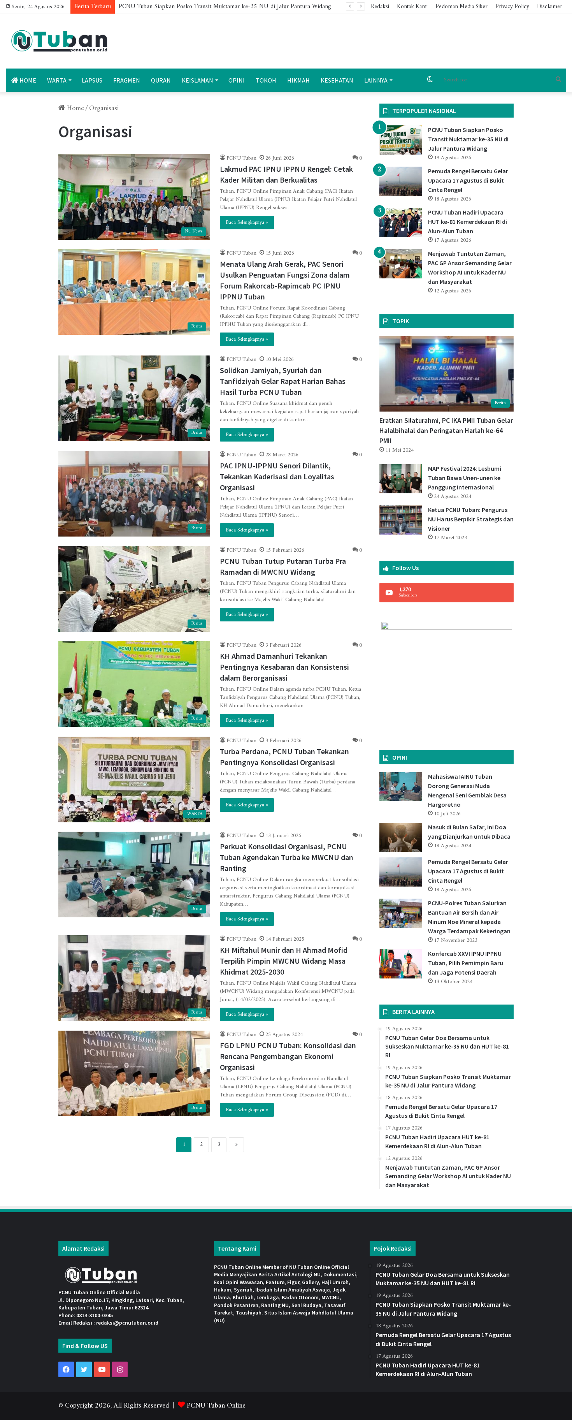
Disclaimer (549, 7)
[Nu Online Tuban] (59, 41)
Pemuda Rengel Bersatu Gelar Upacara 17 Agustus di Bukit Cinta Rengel (468, 180)
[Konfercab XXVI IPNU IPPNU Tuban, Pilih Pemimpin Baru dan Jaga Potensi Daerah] (400, 963)
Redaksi (380, 7)
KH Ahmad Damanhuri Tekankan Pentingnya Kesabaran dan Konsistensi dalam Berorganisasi (284, 667)
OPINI (236, 80)
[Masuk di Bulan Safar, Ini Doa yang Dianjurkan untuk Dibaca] (400, 837)
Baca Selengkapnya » (247, 222)
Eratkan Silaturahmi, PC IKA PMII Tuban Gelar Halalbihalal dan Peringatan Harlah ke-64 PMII (446, 430)
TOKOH (266, 80)
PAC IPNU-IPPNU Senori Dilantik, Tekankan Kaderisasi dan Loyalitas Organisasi (277, 476)
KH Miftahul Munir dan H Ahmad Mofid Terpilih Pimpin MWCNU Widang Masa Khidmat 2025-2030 (283, 961)
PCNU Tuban (241, 158)
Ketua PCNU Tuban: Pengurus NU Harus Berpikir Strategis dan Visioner (471, 519)
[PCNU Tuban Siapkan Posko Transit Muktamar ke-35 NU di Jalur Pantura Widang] (400, 140)
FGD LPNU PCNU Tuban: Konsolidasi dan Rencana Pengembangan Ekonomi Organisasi (288, 1056)
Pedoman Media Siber (461, 7)
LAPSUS (92, 80)
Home (74, 108)
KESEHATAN (337, 80)
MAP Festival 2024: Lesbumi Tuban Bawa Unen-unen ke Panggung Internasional (464, 478)
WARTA (57, 80)
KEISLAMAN (197, 80)
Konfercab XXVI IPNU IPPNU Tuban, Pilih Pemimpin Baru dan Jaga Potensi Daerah (465, 963)
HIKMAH (298, 80)
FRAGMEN (126, 80)
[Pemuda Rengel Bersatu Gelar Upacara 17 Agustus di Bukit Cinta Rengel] (400, 181)
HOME (27, 80)
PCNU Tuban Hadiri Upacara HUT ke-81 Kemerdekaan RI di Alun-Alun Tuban (467, 221)
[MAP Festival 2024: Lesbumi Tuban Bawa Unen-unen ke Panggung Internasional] (400, 478)
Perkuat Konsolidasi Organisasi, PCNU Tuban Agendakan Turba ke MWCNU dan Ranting (286, 857)
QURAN (161, 80)
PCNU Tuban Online (216, 1406)
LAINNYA (376, 80)
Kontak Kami (412, 7)
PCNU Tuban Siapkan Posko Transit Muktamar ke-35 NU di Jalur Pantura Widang (225, 6)
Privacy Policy (512, 7)
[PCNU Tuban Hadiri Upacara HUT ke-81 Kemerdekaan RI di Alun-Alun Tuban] (400, 222)
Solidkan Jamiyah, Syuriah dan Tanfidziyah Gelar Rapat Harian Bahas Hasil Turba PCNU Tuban (283, 381)
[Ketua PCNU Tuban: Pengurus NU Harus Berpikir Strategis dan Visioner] (400, 520)
